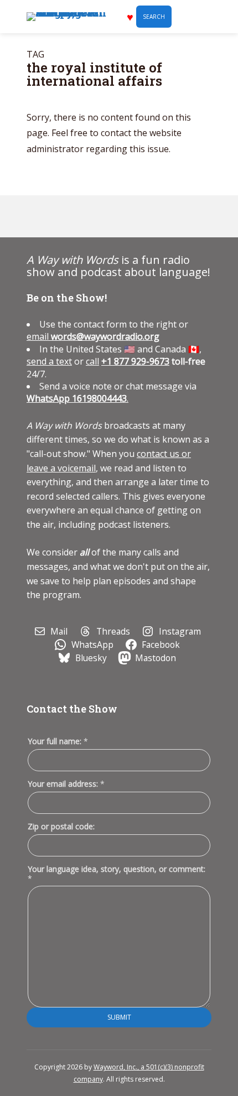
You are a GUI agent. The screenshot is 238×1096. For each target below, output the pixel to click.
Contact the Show (72, 708)
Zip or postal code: (61, 826)
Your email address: (66, 783)
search (154, 16)
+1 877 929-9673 (135, 361)
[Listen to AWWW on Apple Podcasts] (39, 216)
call (92, 361)
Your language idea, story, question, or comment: (116, 874)
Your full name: (58, 741)
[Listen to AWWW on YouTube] (90, 216)
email (93, 336)
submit (119, 1017)
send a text (49, 361)
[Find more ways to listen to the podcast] (116, 216)
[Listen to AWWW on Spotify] (65, 216)
